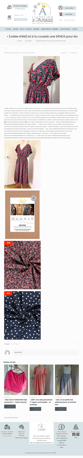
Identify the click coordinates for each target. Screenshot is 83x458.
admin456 (15, 53)
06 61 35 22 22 (42, 440)
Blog (75, 437)
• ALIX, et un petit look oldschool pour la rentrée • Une (66, 402)
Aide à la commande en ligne (61, 445)
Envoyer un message (20, 6)
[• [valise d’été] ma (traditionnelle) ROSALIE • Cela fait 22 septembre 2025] (1, 451)
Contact (63, 436)
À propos (59, 434)
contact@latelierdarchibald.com (42, 443)
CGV (57, 438)
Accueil (19, 41)
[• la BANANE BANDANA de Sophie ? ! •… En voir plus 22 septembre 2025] (81, 451)
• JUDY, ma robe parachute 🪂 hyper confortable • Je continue (41, 402)
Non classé (28, 41)
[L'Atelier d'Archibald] (42, 13)
